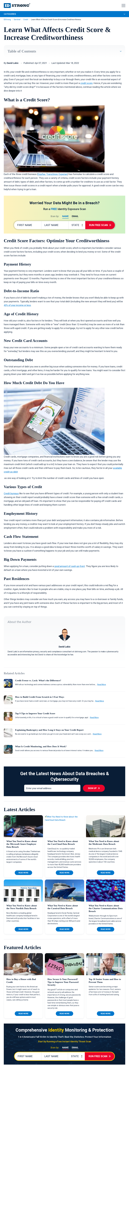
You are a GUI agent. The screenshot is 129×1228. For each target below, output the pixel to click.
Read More (101, 684)
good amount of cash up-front (69, 566)
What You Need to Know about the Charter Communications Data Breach (106, 908)
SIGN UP (92, 788)
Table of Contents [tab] (22, 51)
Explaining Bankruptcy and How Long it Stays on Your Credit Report (49, 730)
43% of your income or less (17, 305)
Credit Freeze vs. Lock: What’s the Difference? (38, 680)
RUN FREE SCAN (98, 225)
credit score (86, 83)
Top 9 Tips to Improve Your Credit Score (35, 713)
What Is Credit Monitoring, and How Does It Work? (41, 746)
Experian (63, 174)
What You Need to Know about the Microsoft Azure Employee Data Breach (21, 844)
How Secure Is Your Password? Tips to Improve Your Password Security (62, 982)
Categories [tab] (10, 14)
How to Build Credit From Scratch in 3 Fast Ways (39, 697)
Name (65, 216)
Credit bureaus (11, 493)
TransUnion (52, 174)
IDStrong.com (17, 5)
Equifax (41, 174)
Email (75, 216)
